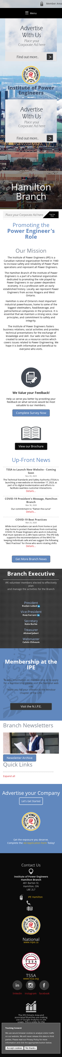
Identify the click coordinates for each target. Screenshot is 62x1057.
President (31, 603)
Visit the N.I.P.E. (31, 706)
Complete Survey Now (31, 413)
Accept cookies (14, 1048)
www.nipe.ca (31, 942)
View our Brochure (31, 446)
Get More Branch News (31, 559)
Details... (31, 491)
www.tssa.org (31, 978)
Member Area (54, 3)
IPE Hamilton (35, 897)
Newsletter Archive (20, 758)
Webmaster (31, 639)
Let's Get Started (31, 801)
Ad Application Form (35, 843)
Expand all (9, 776)
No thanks (30, 1048)
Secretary (31, 621)
